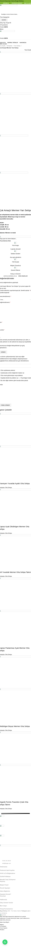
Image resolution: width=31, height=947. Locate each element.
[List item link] (15, 458)
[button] (4, 942)
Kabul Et (13, 922)
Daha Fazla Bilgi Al (4, 922)
